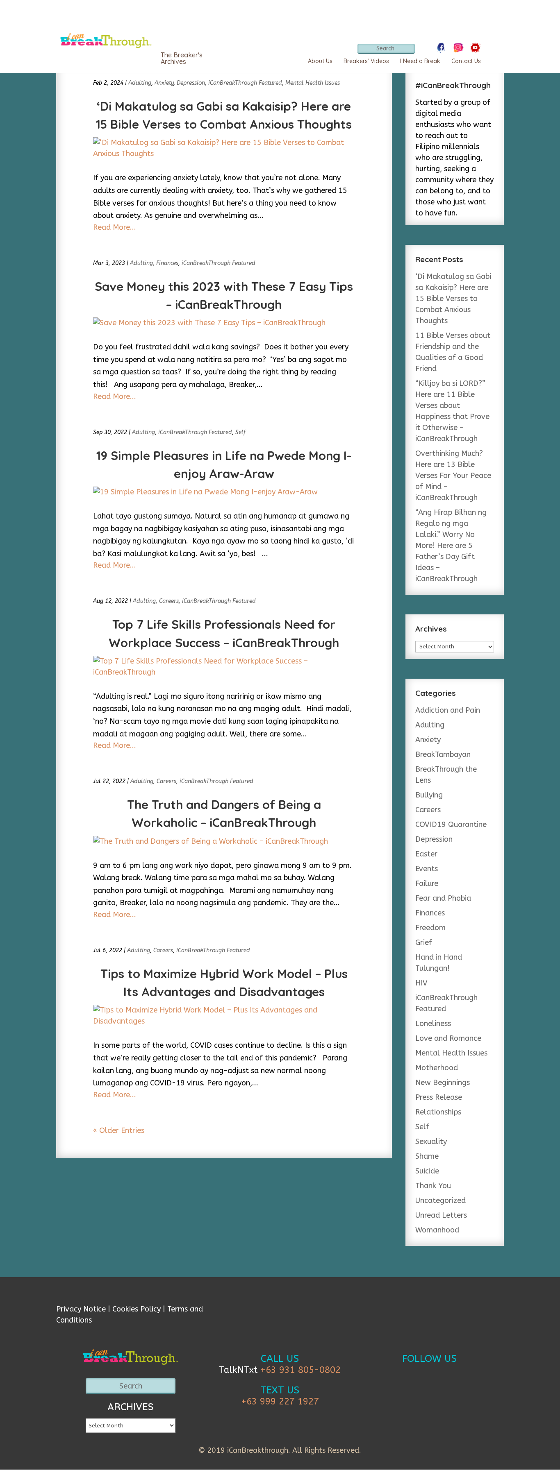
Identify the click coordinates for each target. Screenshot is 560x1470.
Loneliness (433, 1023)
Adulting (139, 82)
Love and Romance (448, 1038)
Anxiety (164, 82)
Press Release (438, 1097)
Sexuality (431, 1141)
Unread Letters (441, 1215)
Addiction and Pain (447, 710)
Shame (427, 1156)
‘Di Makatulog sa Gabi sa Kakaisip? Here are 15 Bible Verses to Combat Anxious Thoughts (453, 298)
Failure (426, 883)
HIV (421, 983)
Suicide (427, 1171)
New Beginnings (442, 1082)
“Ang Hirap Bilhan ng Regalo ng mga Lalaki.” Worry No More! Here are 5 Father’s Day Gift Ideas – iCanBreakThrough (451, 545)
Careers (169, 601)
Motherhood (436, 1067)
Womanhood (437, 1229)
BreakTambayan (443, 754)
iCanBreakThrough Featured (245, 82)
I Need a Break (420, 61)
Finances (167, 263)
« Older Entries (118, 1130)
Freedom (430, 927)
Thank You (433, 1185)
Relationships (438, 1112)
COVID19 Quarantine (451, 824)
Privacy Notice (81, 1309)
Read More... (114, 227)
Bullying (429, 795)
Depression (191, 82)
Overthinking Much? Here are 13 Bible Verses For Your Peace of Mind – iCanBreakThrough (453, 475)
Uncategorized (440, 1200)
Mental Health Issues (312, 82)
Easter (426, 853)
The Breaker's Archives (182, 58)
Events (426, 868)
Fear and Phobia (443, 898)
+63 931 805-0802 (300, 1370)
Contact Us (466, 61)
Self (240, 432)
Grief (423, 942)
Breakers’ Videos (366, 61)
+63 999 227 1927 (280, 1401)
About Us (320, 61)
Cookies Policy (136, 1309)
